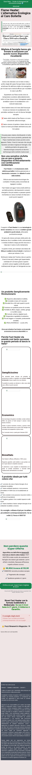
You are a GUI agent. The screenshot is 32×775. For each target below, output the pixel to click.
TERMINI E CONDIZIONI (13, 687)
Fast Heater (8, 169)
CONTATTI (22, 687)
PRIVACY (3, 687)
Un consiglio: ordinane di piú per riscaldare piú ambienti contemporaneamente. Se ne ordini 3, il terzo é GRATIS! (16, 512)
